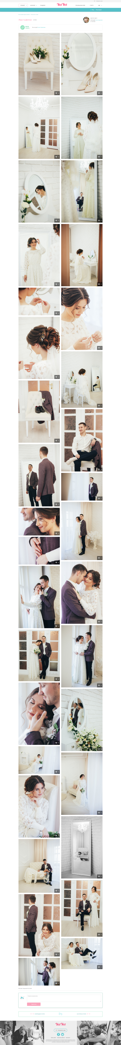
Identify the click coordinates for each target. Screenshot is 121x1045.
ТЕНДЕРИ (42, 5)
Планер (22, 5)
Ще (99, 5)
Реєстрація (98, 9)
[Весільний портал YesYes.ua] (62, 5)
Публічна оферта (61, 1037)
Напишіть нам (99, 1)
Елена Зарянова (99, 20)
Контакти (68, 1037)
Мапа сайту (53, 1037)
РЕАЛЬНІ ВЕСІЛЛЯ (80, 5)
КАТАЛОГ (32, 5)
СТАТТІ (91, 5)
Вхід (93, 9)
